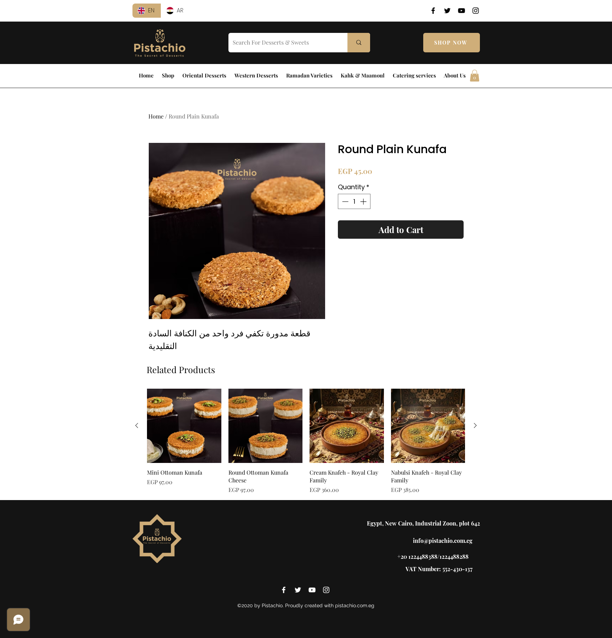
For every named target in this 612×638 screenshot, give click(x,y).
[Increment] (363, 201)
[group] (306, 441)
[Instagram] (475, 10)
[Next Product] (475, 425)
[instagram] (326, 590)
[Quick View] (184, 426)
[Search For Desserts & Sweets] (358, 42)
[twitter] (298, 590)
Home (156, 116)
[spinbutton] (354, 201)
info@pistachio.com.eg (442, 540)
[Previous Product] (136, 425)
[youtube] (312, 590)
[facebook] (283, 590)
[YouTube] (461, 10)
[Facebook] (433, 10)
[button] (475, 75)
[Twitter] (447, 10)
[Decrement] (344, 201)
